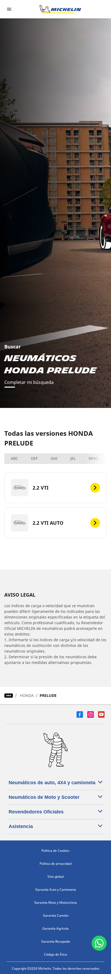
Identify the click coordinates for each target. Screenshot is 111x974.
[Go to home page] (60, 9)
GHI (54, 458)
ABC (14, 458)
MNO (93, 458)
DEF (34, 458)
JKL (73, 458)
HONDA (27, 695)
